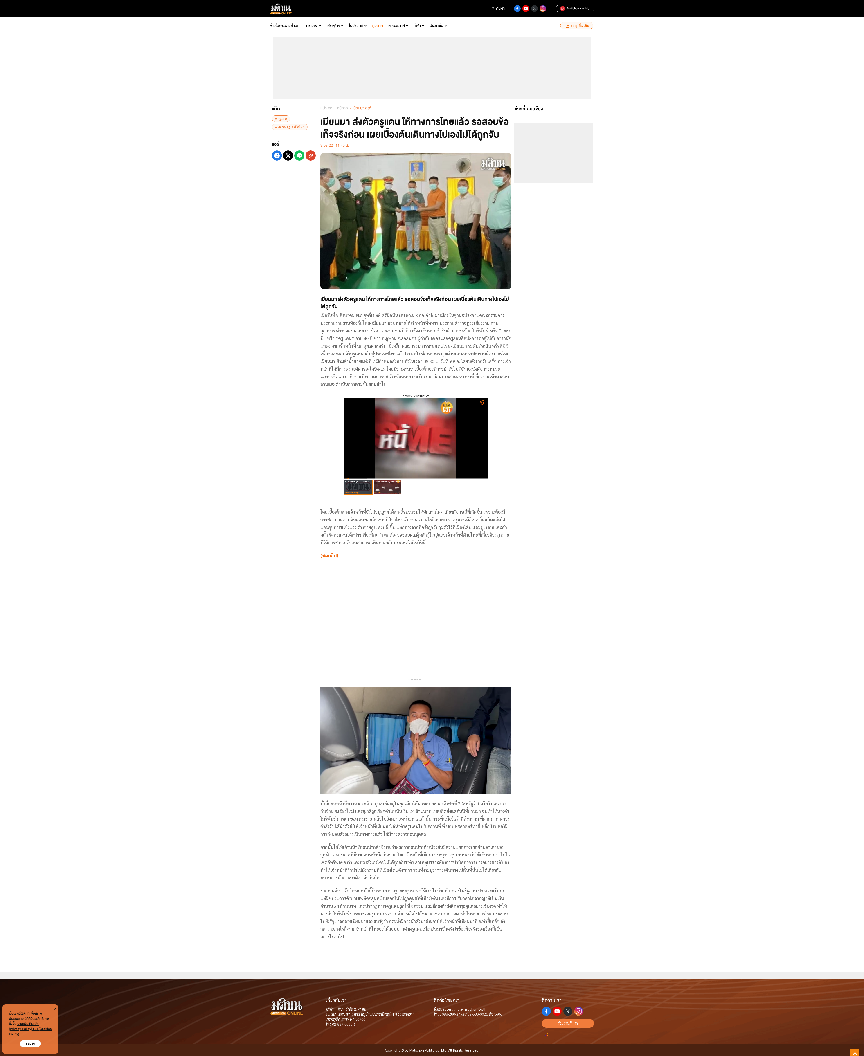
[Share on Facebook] (277, 155)
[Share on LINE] (299, 155)
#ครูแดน (281, 119)
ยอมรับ (30, 1043)
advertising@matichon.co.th (464, 1009)
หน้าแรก (326, 108)
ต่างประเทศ (396, 25)
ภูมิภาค (377, 25)
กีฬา (417, 25)
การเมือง (311, 25)
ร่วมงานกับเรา (568, 1023)
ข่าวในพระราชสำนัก (284, 25)
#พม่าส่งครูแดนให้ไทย (289, 127)
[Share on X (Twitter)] (288, 155)
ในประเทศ (356, 25)
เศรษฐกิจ (333, 25)
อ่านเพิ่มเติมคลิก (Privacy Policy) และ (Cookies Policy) (30, 1029)
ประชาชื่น (436, 25)
